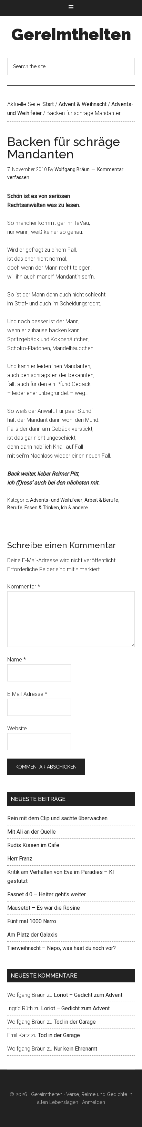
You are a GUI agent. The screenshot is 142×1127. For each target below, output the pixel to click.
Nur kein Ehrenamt (75, 1048)
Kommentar (23, 586)
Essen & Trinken (41, 507)
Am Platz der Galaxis (32, 934)
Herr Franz (19, 858)
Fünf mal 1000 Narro (31, 921)
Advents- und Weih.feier (56, 500)
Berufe (14, 507)
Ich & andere (74, 507)
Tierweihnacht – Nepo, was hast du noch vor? (61, 948)
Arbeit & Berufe (101, 500)
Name (16, 659)
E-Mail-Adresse (27, 694)
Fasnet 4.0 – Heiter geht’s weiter (46, 894)
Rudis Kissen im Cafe (33, 845)
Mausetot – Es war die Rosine (43, 908)
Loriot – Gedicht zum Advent (88, 995)
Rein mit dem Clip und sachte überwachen (57, 818)
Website (17, 728)
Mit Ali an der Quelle (31, 831)
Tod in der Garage (75, 1022)
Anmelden (93, 1102)
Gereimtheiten (71, 34)
